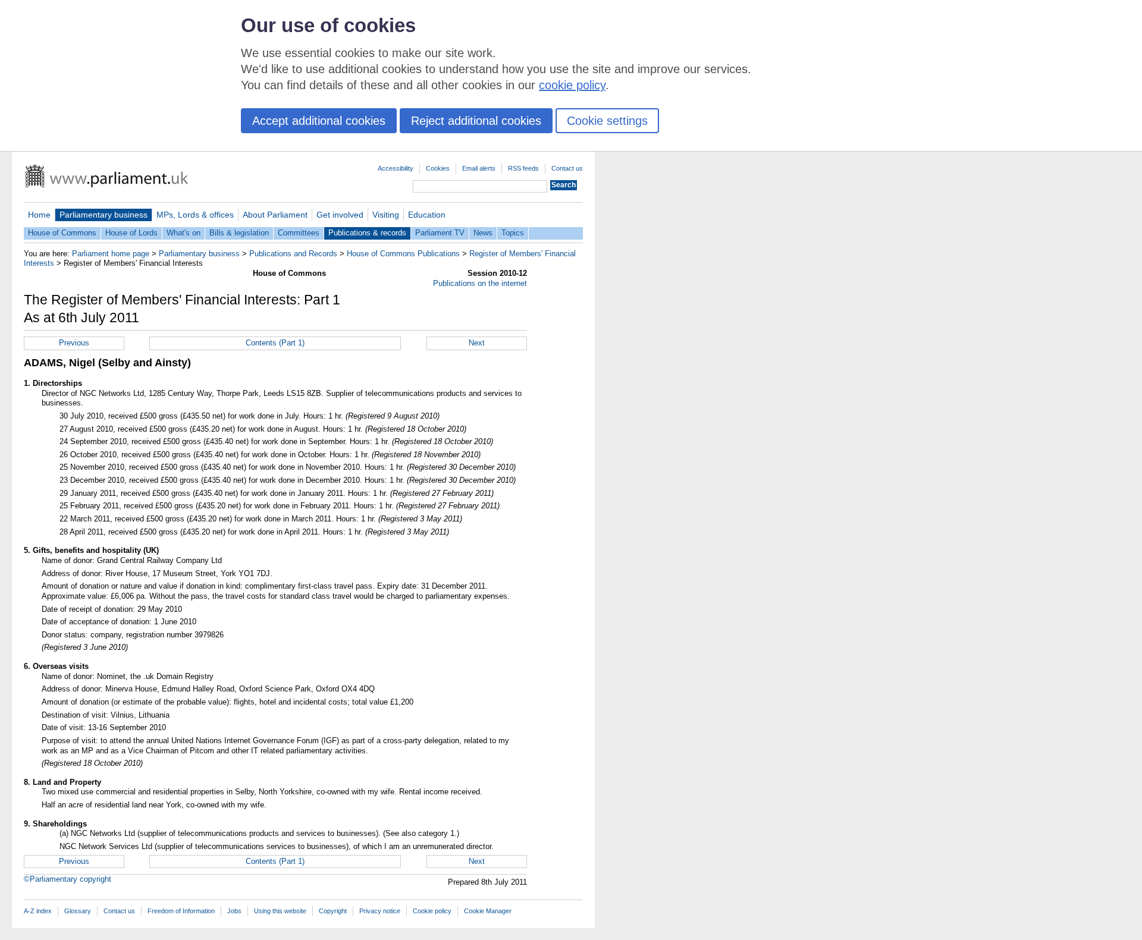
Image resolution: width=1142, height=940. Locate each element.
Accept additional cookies (318, 120)
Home (39, 214)
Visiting (385, 214)
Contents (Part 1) (275, 342)
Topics (512, 232)
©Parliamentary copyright (67, 879)
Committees (298, 232)
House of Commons (62, 232)
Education (426, 214)
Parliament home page (110, 253)
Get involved (339, 214)
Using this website (280, 910)
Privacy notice (379, 910)
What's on (183, 232)
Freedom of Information (181, 910)
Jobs (234, 910)
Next (477, 342)
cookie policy (572, 85)
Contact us (567, 168)
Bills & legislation (239, 232)
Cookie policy (432, 910)
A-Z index (38, 910)
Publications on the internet (480, 283)
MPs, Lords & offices (195, 214)
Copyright (333, 910)
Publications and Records (293, 253)
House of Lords (131, 232)
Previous (74, 342)
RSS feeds (523, 168)
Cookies (438, 168)
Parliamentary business (103, 214)
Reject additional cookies (476, 120)
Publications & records (367, 232)
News (482, 232)
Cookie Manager (488, 910)
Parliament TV (440, 232)
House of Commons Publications (403, 253)
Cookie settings (607, 120)
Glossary (77, 910)
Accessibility (395, 168)
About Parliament (275, 214)
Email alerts (478, 168)
